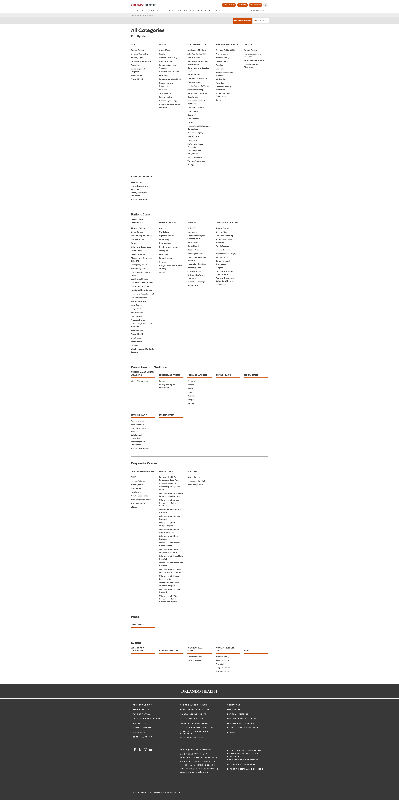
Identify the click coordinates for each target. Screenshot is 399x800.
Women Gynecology (168, 101)
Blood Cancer (137, 232)
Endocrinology (193, 82)
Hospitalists (192, 97)
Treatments (221, 285)
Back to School (137, 424)
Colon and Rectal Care (141, 247)
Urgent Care (192, 285)
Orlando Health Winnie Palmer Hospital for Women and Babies (169, 599)
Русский (200, 769)
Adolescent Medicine (196, 50)
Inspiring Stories (138, 481)
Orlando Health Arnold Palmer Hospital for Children (169, 503)
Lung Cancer (136, 305)
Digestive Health (138, 254)
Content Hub (194, 11)
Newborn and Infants (168, 247)
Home (133, 11)
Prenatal (220, 664)
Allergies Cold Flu (138, 182)
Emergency (164, 239)
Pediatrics (163, 254)
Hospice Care (193, 250)
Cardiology (164, 232)
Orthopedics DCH (195, 271)
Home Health (193, 246)
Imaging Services (195, 253)
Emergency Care (138, 268)
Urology (190, 165)
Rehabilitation (137, 330)
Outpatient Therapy (196, 282)
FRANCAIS (185, 757)
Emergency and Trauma (198, 78)
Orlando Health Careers (241, 719)
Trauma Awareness (196, 161)
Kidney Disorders (138, 301)
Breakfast (191, 381)
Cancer (134, 243)
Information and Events (194, 723)
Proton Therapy (223, 250)
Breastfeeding (222, 57)
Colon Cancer (137, 251)
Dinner (190, 388)
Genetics (220, 69)
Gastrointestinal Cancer (142, 283)
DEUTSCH (198, 757)
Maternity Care (194, 268)
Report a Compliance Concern (245, 769)
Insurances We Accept (193, 714)
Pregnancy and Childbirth (170, 79)
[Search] (265, 5)
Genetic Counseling (139, 54)
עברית (212, 761)
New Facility (136, 492)
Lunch (190, 392)
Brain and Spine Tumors (141, 236)
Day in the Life (193, 477)
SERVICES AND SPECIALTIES (194, 709)
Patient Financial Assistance (197, 728)
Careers (211, 11)
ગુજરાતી (183, 761)
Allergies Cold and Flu (197, 54)
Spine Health (136, 341)
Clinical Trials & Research (243, 728)
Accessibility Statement (241, 764)
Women (162, 272)
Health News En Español (242, 21)
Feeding (219, 65)
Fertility (162, 54)
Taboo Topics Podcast (141, 499)
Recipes (191, 399)
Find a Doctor (142, 11)
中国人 (189, 754)
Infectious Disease (195, 107)
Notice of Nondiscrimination (244, 750)
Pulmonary (192, 140)
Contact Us (220, 11)
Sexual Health (137, 79)
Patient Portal (183, 11)
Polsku (209, 765)
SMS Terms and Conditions (243, 760)
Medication (192, 111)
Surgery (162, 262)
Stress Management (140, 381)
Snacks (190, 403)
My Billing (139, 732)
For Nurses (233, 709)
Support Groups (194, 656)
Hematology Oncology (197, 93)
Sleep (218, 100)
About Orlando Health (193, 705)
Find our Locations (144, 705)
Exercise (163, 381)
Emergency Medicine (140, 265)
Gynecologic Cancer (140, 286)
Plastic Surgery (222, 246)
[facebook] (134, 750)
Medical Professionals (241, 723)
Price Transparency (191, 737)
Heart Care (192, 242)
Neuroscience (137, 312)
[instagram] (145, 750)
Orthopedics (193, 119)
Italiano (190, 765)
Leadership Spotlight (196, 481)
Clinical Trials (221, 232)
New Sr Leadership (139, 496)
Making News (137, 484)
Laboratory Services (196, 264)
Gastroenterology (195, 89)
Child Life (191, 228)
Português (186, 769)
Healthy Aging (137, 57)
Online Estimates (143, 728)
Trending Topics (138, 503)
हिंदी (181, 765)
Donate (204, 11)
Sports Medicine (194, 157)
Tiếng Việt (204, 772)
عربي (182, 754)
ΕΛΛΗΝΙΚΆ (210, 757)
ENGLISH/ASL (201, 754)
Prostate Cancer (138, 320)
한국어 (200, 765)
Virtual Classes (194, 660)
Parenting (135, 65)
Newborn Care (222, 660)
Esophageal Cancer (140, 279)
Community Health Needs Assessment (194, 732)
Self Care (163, 89)
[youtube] (151, 750)
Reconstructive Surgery (226, 253)
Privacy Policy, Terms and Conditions (242, 755)
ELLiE (133, 477)
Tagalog (185, 772)
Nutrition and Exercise (141, 61)
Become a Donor (142, 737)
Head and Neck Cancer (141, 290)
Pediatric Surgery (195, 133)
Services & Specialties (169, 11)
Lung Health (136, 309)
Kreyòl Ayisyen (198, 761)
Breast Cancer (137, 239)
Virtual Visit (140, 723)
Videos (134, 507)
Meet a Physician (195, 484)
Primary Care (193, 136)
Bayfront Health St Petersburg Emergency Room (169, 487)
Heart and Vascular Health (143, 294)
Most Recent (136, 488)
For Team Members (237, 714)
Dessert (190, 384)
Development (193, 75)
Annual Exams (137, 50)
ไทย (194, 772)
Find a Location (154, 11)
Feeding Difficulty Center (198, 86)
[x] (140, 750)
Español (212, 769)
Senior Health (137, 75)
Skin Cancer (136, 338)
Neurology (192, 115)
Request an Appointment (147, 719)
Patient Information (192, 719)
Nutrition (191, 396)
